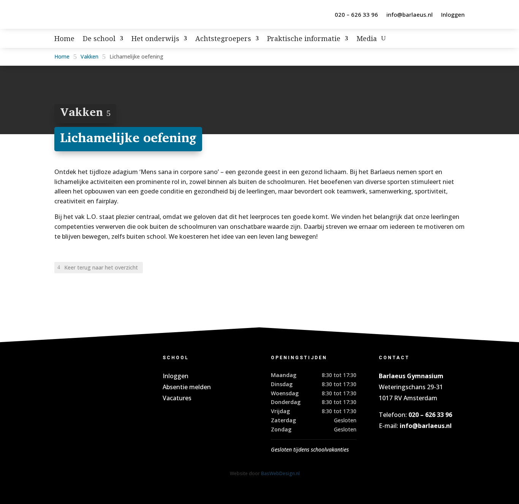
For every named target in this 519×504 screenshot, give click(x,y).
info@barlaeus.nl (409, 14)
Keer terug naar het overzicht (101, 267)
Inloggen (453, 14)
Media (366, 39)
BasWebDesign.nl (280, 473)
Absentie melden (187, 387)
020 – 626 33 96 (356, 14)
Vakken (89, 56)
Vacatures (177, 398)
